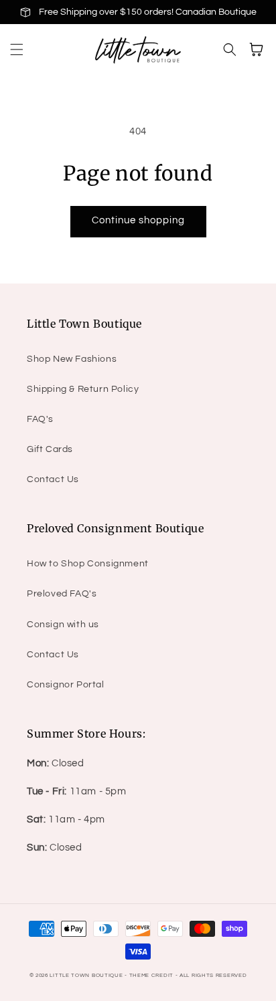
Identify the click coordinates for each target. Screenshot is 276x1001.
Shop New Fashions (72, 359)
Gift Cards (50, 449)
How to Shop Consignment (88, 563)
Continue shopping (138, 220)
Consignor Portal (66, 684)
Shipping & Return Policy (83, 389)
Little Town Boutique (86, 975)
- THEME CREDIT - (152, 975)
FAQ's (40, 419)
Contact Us (53, 479)
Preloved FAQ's (61, 593)
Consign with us (63, 624)
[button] (16, 49)
